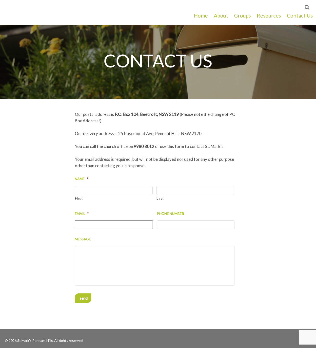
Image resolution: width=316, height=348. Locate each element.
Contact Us (300, 15)
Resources (269, 15)
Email (82, 213)
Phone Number (170, 213)
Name (81, 179)
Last (160, 198)
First (79, 198)
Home (201, 15)
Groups (242, 15)
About (221, 15)
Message (83, 239)
